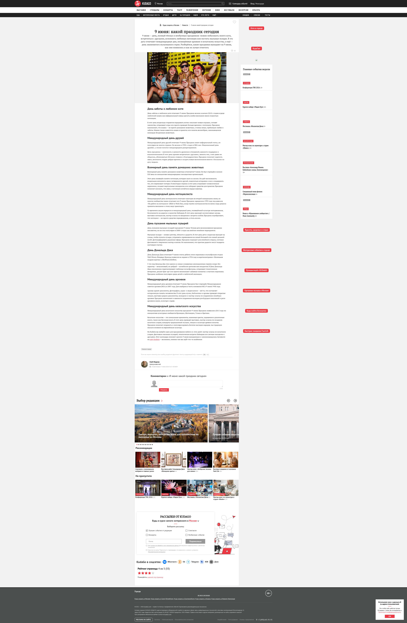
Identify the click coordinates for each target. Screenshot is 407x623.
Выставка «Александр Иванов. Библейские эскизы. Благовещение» (255, 168)
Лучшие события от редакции (160, 530)
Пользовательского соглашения (156, 552)
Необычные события (196, 535)
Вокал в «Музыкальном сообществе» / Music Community (256, 214)
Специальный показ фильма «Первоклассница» (252, 192)
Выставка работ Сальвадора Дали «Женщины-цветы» (173, 470)
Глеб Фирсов (154, 362)
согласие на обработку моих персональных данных (165, 545)
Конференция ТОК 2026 (145, 497)
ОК (389, 616)
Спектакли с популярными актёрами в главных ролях (144, 470)
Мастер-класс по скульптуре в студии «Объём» (223, 498)
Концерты (152, 535)
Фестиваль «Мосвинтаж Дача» (198, 497)
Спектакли (192, 530)
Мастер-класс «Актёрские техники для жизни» (199, 470)
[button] (228, 400)
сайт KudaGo (155, 339)
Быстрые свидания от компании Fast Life (224, 470)
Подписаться (195, 541)
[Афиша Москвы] (143, 3)
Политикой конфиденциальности (389, 612)
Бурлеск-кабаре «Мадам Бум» (173, 497)
